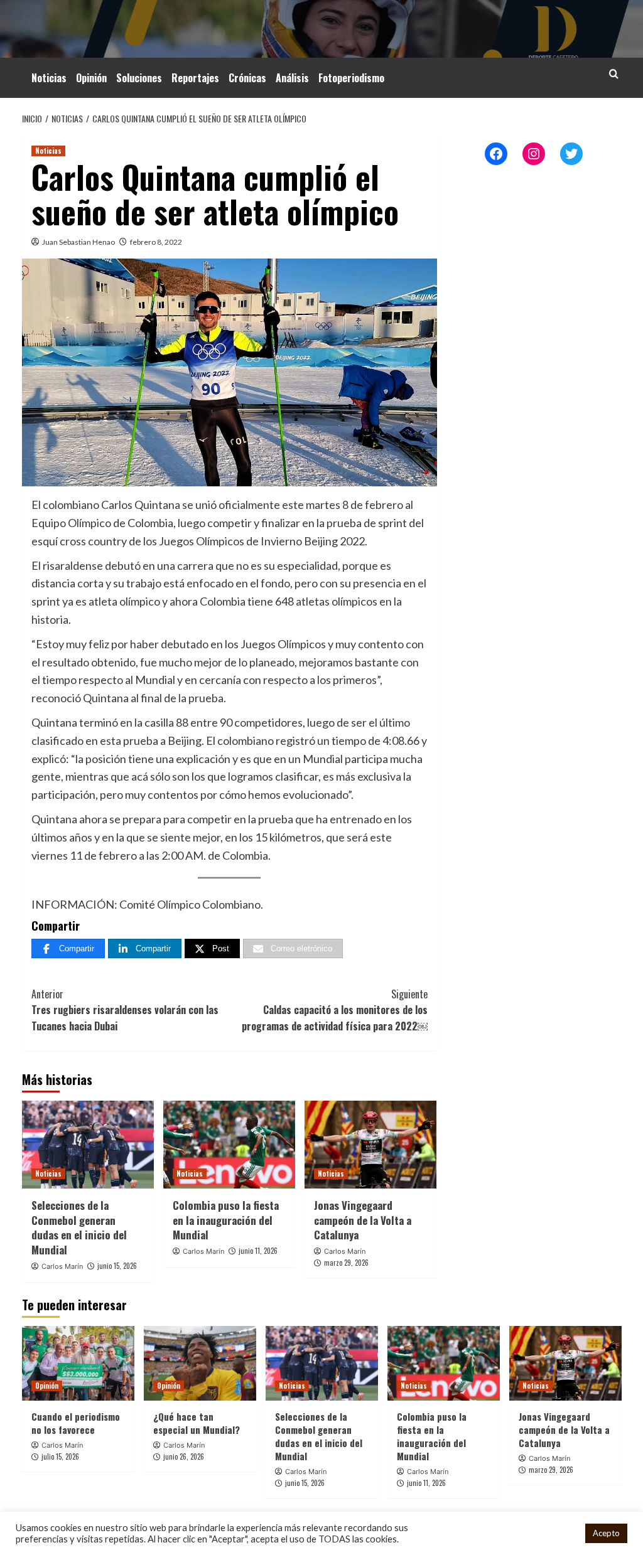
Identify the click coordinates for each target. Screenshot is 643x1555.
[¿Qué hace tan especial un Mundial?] (200, 1363)
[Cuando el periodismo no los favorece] (78, 1363)
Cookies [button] (559, 1533)
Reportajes (195, 77)
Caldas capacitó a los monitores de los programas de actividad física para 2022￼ (335, 1010)
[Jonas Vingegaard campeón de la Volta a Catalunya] (370, 1145)
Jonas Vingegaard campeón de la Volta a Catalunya (362, 1220)
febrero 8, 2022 (156, 242)
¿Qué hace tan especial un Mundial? (196, 1422)
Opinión (91, 77)
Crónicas (247, 77)
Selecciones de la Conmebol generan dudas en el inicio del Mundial (79, 1227)
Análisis (292, 77)
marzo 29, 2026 (346, 1263)
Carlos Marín (62, 1266)
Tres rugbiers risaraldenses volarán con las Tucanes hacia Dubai (125, 1010)
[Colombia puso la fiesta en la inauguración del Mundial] (229, 1145)
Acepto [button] (606, 1533)
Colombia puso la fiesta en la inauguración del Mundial (226, 1220)
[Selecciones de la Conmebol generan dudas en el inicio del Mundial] (88, 1145)
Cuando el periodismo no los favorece (75, 1422)
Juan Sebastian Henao (78, 242)
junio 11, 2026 (258, 1251)
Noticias (49, 77)
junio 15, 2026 (117, 1266)
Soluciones (139, 77)
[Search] (614, 74)
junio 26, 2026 (183, 1456)
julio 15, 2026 (60, 1456)
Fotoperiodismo (351, 77)
